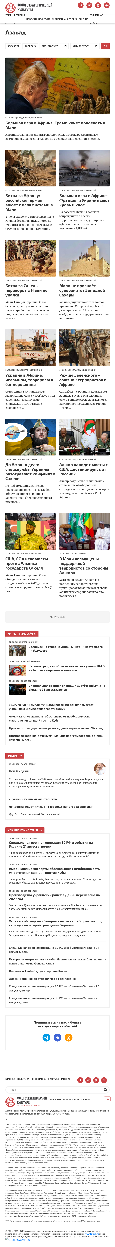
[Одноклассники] (68, 1038)
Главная (10, 1079)
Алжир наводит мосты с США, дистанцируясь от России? (83, 469)
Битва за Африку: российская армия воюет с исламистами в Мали (29, 202)
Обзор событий (78, 553)
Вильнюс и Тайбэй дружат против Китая (38, 971)
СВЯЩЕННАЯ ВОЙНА (96, 19)
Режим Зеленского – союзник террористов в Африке (82, 380)
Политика (44, 19)
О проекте (56, 1099)
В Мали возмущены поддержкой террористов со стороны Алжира (83, 565)
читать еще (57, 617)
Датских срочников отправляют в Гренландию (42, 978)
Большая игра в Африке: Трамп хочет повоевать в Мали (55, 125)
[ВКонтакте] (57, 1038)
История (72, 19)
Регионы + (19, 19)
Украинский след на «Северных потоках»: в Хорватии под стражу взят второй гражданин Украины (55, 923)
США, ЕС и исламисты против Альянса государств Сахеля (26, 563)
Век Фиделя (19, 771)
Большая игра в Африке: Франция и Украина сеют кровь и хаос (84, 200)
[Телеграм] (46, 1038)
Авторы (66, 1099)
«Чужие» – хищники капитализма (33, 799)
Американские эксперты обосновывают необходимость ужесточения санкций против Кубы (54, 870)
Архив (86, 1099)
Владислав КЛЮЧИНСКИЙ (29, 118)
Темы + (8, 19)
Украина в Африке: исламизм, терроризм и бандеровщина (29, 380)
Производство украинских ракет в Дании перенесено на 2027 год (56, 728)
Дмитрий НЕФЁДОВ (30, 661)
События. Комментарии (23, 830)
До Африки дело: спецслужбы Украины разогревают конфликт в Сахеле (30, 471)
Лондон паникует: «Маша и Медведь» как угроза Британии (51, 806)
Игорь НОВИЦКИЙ (29, 642)
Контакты (77, 1099)
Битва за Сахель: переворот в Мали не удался (26, 290)
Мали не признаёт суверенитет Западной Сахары (82, 290)
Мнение (83, 19)
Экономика (59, 19)
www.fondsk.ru (92, 1234)
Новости (31, 19)
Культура (53, 1079)
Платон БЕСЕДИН (29, 764)
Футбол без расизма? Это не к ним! (34, 814)
